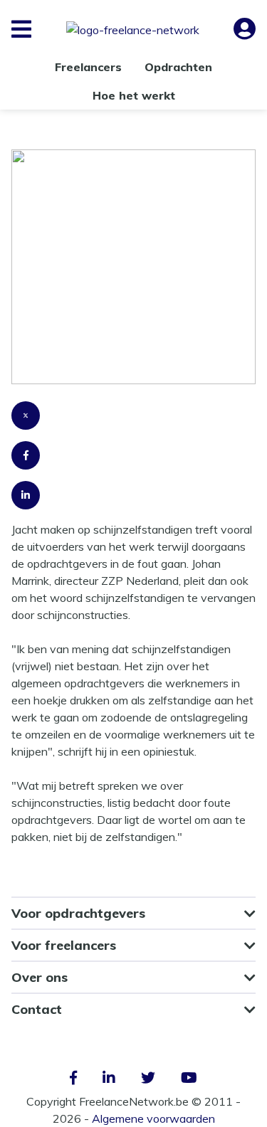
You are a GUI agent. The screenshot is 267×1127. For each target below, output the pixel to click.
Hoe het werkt (134, 95)
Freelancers (88, 67)
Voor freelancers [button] (63, 945)
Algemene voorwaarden (153, 1118)
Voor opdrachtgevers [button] (78, 913)
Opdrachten (178, 67)
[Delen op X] (133, 421)
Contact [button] (36, 1009)
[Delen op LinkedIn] (133, 501)
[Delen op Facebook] (133, 461)
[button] (21, 29)
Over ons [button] (39, 977)
